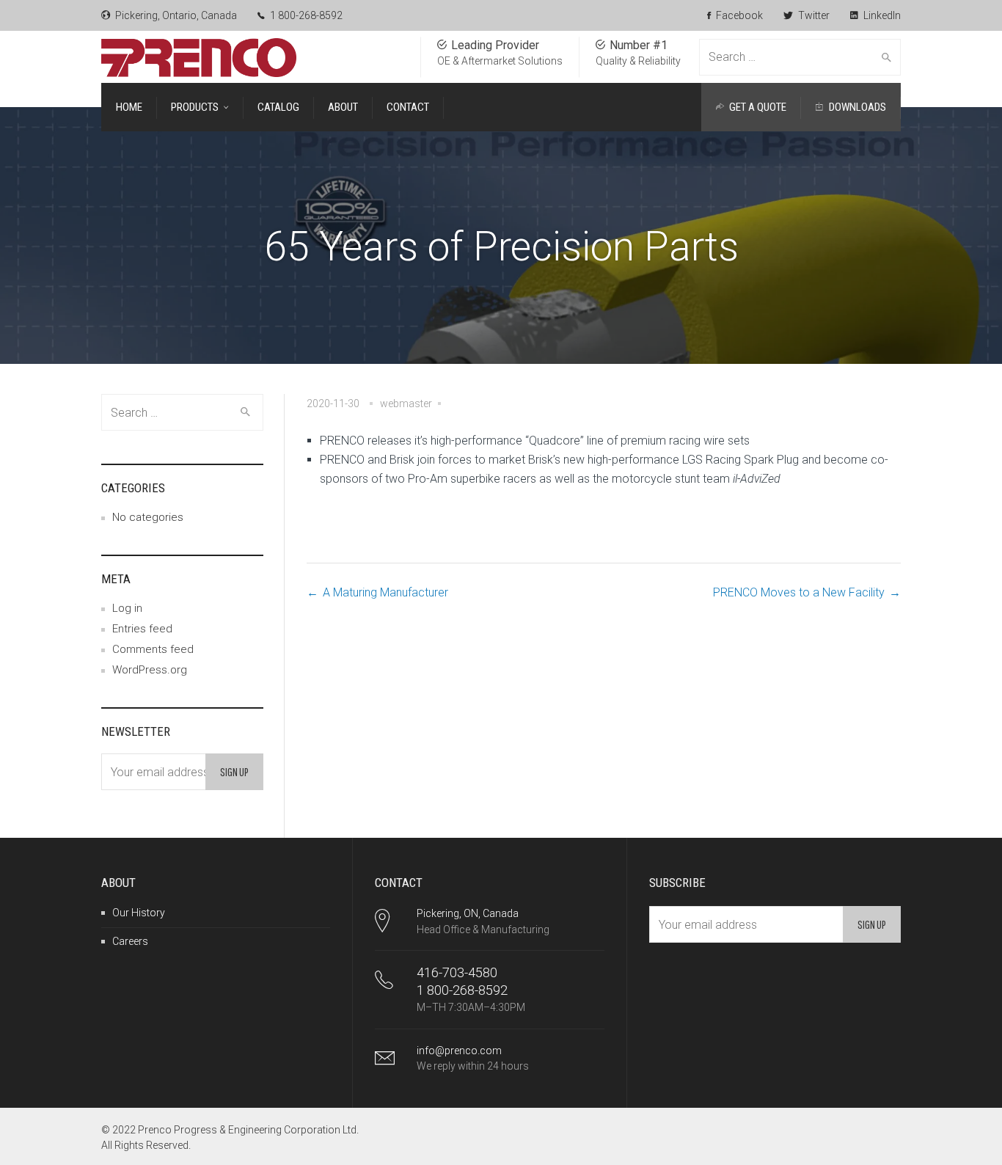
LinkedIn (881, 15)
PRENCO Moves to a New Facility (799, 592)
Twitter (813, 15)
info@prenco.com (459, 1050)
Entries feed (142, 628)
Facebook (738, 15)
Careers (130, 941)
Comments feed (153, 649)
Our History (138, 913)
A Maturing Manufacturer (385, 592)
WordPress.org (149, 669)
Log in (127, 608)
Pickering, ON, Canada (468, 913)
